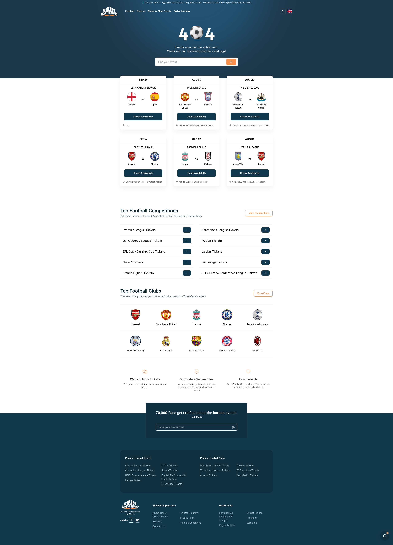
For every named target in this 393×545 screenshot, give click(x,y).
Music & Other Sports (159, 11)
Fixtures (141, 11)
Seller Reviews (182, 11)
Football (129, 11)
